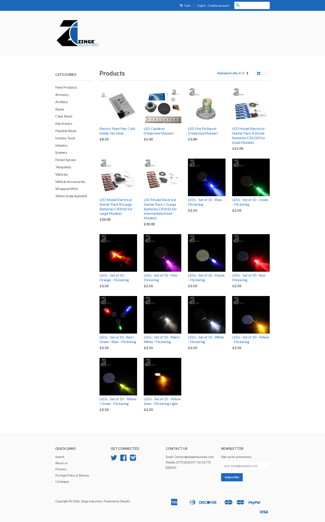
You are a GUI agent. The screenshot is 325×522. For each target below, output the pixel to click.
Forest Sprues (65, 160)
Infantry (61, 145)
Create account (218, 5)
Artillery (61, 102)
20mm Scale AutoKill (71, 196)
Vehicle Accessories (70, 181)
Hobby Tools (65, 138)
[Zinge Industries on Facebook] (123, 459)
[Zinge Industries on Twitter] (114, 459)
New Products (66, 87)
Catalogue (62, 481)
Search (59, 457)
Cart (187, 5)
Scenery (61, 152)
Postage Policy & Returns (72, 475)
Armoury (62, 94)
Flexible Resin (65, 131)
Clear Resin (63, 116)
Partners (61, 469)
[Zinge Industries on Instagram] (133, 459)
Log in (201, 5)
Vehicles (61, 174)
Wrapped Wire (66, 188)
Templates (63, 167)
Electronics (63, 123)
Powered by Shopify (116, 501)
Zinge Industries (91, 501)
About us (61, 463)
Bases (59, 109)
